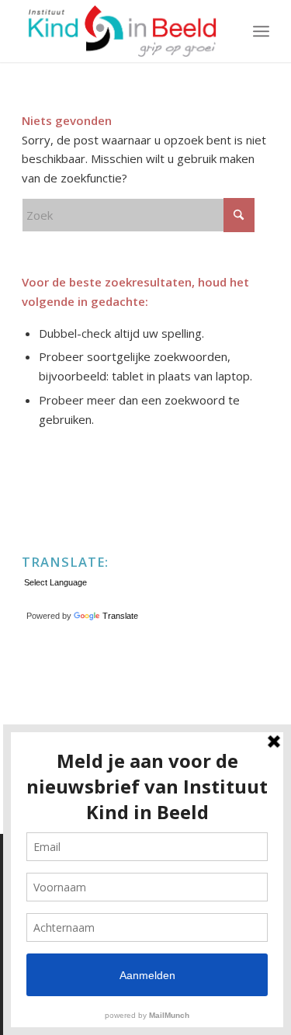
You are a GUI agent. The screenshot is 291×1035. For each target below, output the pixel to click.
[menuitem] (261, 31)
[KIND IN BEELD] (121, 31)
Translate (120, 615)
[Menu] (261, 31)
